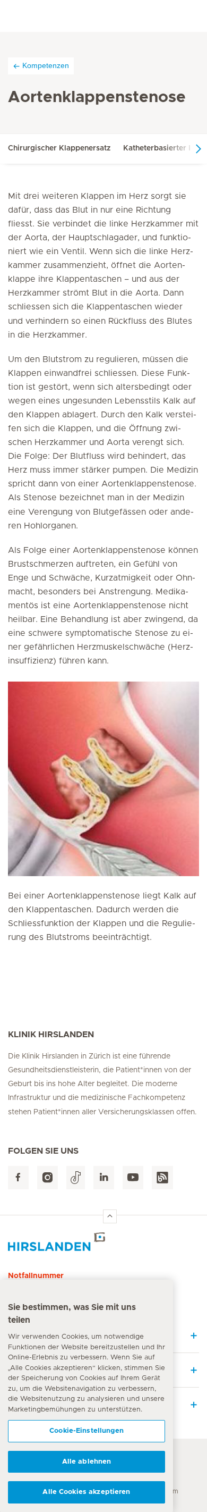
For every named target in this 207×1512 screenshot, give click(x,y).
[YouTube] (133, 1178)
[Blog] (162, 1178)
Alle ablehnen (86, 1461)
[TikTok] (75, 1178)
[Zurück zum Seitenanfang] (110, 1216)
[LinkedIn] (103, 1178)
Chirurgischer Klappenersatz (59, 148)
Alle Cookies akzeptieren (86, 1492)
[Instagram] (47, 1178)
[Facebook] (18, 1178)
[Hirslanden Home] (103, 1241)
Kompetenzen (45, 65)
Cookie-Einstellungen (86, 1430)
